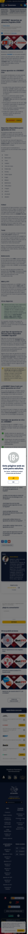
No (13, 482)
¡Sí (13, 478)
